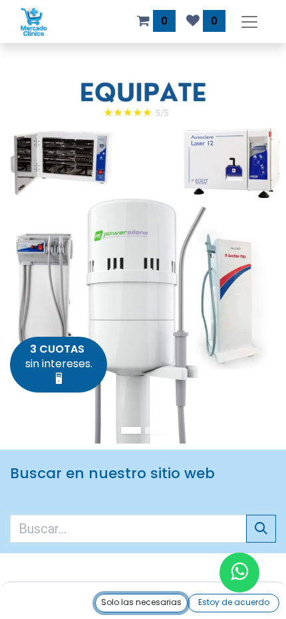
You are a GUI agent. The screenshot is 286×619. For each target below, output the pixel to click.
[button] (141, 603)
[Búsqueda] (261, 529)
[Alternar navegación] (249, 21)
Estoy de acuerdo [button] (233, 602)
